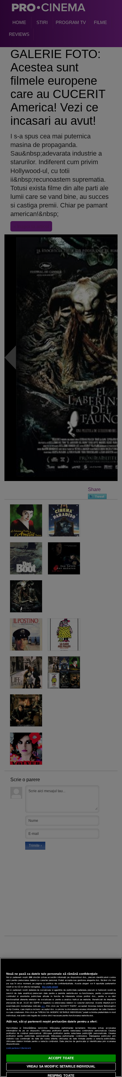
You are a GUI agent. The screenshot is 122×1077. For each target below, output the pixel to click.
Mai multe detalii (50, 986)
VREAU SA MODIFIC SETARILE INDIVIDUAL (61, 1066)
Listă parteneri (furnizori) (18, 1048)
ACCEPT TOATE (61, 1058)
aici (43, 1006)
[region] (61, 1017)
